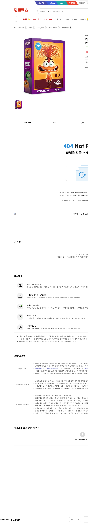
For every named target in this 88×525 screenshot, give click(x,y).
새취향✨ (26, 19)
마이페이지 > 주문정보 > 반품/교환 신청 (48, 368)
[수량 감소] (72, 519)
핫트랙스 (43, 11)
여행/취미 (21, 27)
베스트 (58, 19)
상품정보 (27, 122)
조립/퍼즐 (40, 27)
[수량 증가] (78, 519)
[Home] (15, 27)
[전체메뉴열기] (16, 19)
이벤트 (74, 19)
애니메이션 (65, 27)
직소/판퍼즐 (53, 27)
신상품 (66, 19)
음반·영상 (37, 19)
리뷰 (55, 122)
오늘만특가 (48, 19)
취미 (30, 27)
